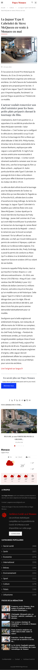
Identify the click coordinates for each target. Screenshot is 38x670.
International (19, 562)
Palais (19, 589)
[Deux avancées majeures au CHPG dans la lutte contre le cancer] (6, 632)
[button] (3, 427)
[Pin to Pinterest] (14, 401)
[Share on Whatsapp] (19, 401)
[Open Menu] (2, 3)
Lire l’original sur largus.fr (12, 368)
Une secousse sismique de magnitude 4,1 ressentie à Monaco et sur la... (23, 624)
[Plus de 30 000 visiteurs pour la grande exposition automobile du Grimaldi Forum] (19, 421)
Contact (17, 659)
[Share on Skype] (27, 401)
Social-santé (19, 546)
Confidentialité (6, 659)
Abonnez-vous (9, 386)
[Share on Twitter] (12, 401)
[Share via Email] (29, 401)
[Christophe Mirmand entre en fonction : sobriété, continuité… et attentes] (6, 616)
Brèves (19, 567)
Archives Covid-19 (29, 659)
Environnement (19, 573)
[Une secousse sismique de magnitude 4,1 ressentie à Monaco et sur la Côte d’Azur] (6, 624)
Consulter (15, 534)
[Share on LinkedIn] (17, 401)
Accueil (3, 8)
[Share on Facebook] (9, 401)
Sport (19, 578)
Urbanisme (19, 594)
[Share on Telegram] (22, 401)
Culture (12, 8)
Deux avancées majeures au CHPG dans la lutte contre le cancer (21, 632)
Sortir (19, 551)
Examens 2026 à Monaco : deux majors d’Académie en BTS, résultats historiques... (22, 608)
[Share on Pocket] (24, 401)
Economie (19, 557)
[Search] (32, 3)
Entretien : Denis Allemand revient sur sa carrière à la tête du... (22, 639)
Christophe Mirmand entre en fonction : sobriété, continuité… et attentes (23, 616)
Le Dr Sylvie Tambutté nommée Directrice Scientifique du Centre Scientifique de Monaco (23, 647)
